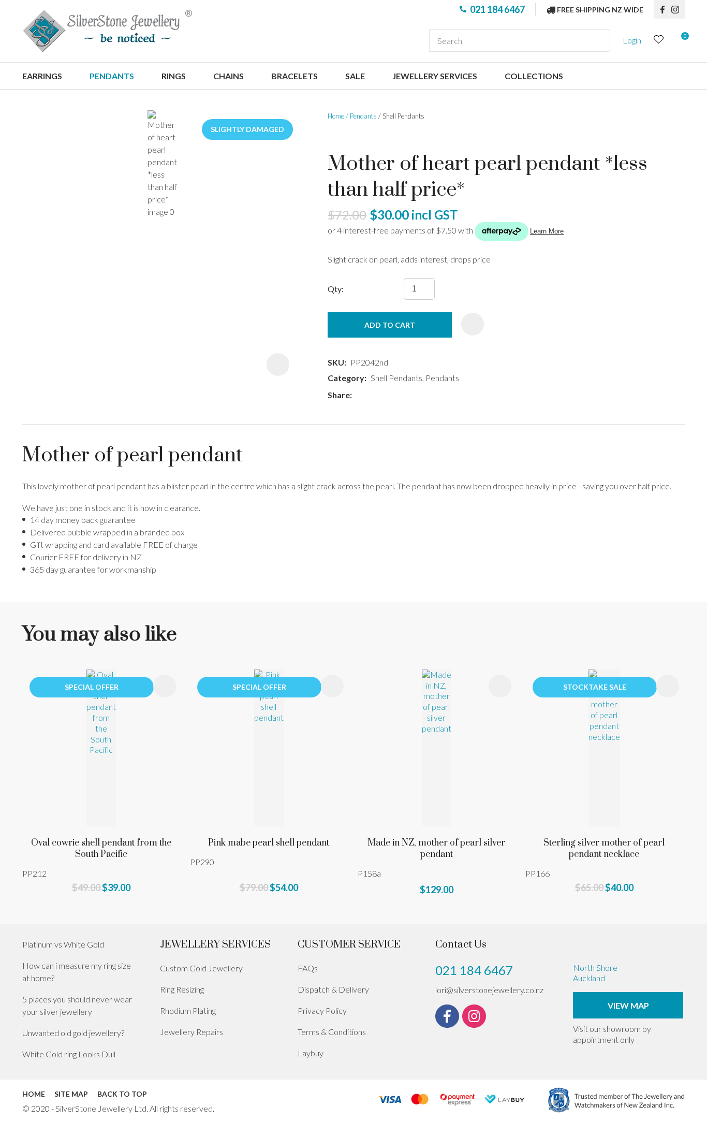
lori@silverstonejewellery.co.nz (489, 990)
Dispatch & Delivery (333, 989)
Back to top (122, 1093)
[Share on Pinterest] (402, 395)
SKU (336, 362)
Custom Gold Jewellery (201, 968)
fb (662, 9)
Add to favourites (164, 686)
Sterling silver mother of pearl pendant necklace (604, 848)
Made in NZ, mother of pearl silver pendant (436, 848)
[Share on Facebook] (358, 395)
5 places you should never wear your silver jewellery (77, 1005)
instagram (678, 9)
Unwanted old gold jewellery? (73, 1033)
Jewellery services (434, 76)
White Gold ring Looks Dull (68, 1054)
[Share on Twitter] (371, 395)
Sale (355, 76)
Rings (173, 76)
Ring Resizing (182, 989)
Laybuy (310, 1053)
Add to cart (389, 325)
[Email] (387, 395)
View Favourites (659, 40)
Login (632, 40)
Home (336, 116)
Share (339, 395)
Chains (228, 76)
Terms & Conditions (332, 1032)
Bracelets (294, 76)
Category (346, 378)
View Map (628, 1005)
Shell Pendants (403, 116)
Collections (534, 76)
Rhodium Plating (188, 1010)
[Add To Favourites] (472, 324)
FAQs (308, 968)
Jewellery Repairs (191, 1032)
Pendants (112, 76)
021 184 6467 (497, 9)
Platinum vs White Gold (63, 944)
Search (597, 40)
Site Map (71, 1093)
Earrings (42, 76)
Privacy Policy (322, 1010)
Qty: (336, 289)
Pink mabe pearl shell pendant (268, 843)
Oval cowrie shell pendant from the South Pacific (101, 848)
